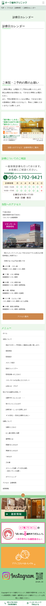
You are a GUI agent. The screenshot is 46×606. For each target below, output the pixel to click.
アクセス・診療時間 (9, 483)
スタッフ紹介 (10, 363)
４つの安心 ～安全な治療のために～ (18, 415)
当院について (7, 339)
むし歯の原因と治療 (12, 433)
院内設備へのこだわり (13, 374)
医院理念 (9, 351)
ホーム (5, 333)
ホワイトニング (11, 477)
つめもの (9, 456)
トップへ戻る (23, 495)
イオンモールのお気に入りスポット (18, 380)
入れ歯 (8, 462)
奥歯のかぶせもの (12, 450)
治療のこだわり (11, 427)
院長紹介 (9, 357)
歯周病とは (9, 439)
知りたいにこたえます (13, 404)
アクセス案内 (23, 316)
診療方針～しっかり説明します (16, 409)
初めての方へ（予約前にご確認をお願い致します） (23, 345)
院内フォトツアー (12, 368)
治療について (7, 421)
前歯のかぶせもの (12, 445)
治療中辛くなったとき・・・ (15, 398)
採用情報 (6, 488)
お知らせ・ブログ (12, 386)
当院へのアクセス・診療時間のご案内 (23, 147)
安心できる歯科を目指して (12, 392)
